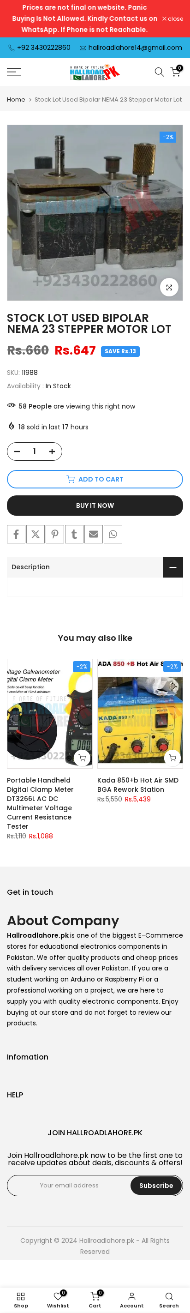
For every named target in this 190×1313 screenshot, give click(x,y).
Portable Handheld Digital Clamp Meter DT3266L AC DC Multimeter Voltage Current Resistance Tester (40, 803)
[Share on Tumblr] (74, 534)
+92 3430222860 (44, 47)
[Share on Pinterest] (55, 534)
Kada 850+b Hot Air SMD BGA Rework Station (137, 785)
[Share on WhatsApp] (113, 534)
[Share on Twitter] (35, 534)
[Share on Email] (93, 534)
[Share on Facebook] (16, 534)
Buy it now (95, 505)
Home (16, 99)
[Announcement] (85, 18)
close (174, 19)
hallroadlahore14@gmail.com (135, 47)
